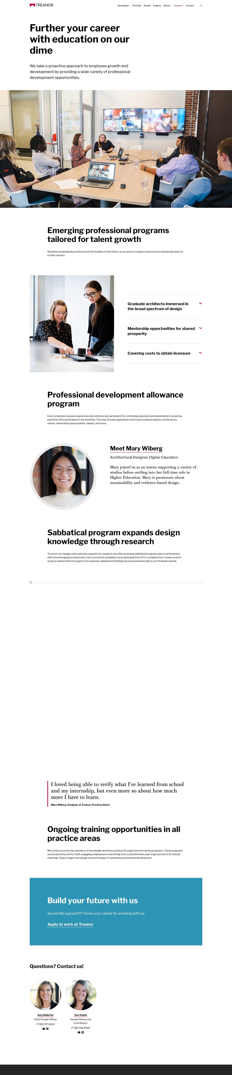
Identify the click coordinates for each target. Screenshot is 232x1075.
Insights (157, 5)
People (147, 5)
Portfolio (136, 5)
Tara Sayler (80, 1015)
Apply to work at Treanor (70, 924)
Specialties (122, 5)
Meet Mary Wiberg (136, 448)
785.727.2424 (46, 1024)
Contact (190, 5)
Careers (178, 5)
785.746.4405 (82, 1027)
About (166, 5)
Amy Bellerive (45, 1015)
